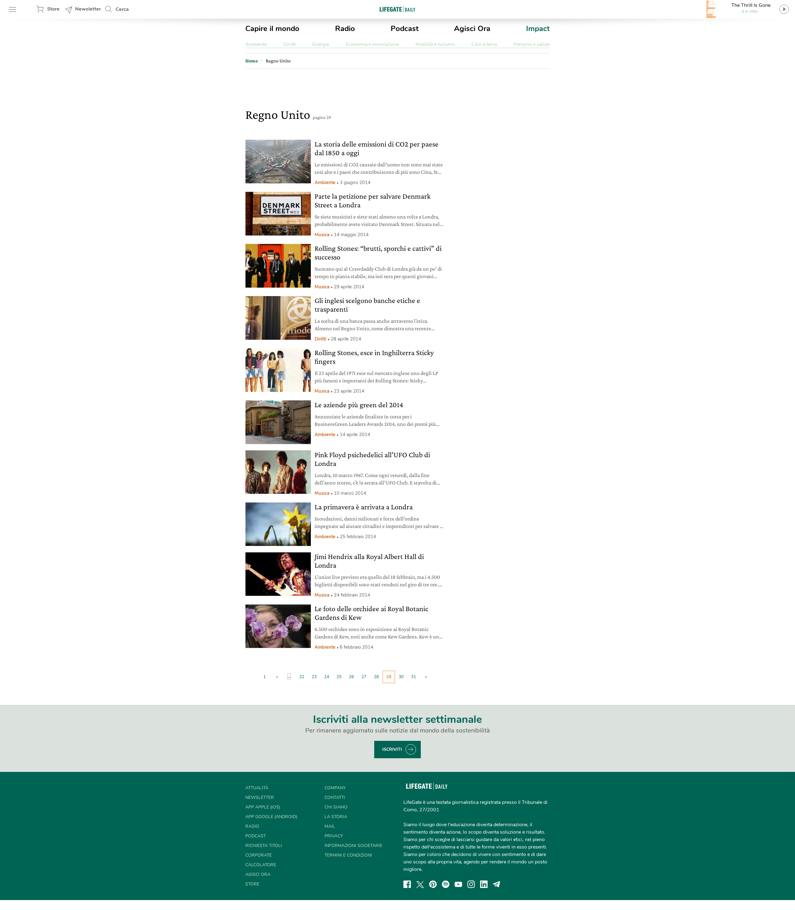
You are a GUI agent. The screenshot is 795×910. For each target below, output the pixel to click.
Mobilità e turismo (435, 44)
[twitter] (420, 884)
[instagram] (471, 884)
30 (401, 677)
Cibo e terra (484, 44)
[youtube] (458, 884)
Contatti (335, 797)
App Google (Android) (271, 817)
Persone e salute (532, 44)
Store (53, 9)
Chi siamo (336, 807)
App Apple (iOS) (262, 807)
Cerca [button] (122, 9)
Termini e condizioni (348, 855)
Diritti (290, 44)
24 (326, 677)
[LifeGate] (397, 9)
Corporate (258, 855)
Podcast (405, 29)
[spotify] (445, 884)
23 (314, 677)
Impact (538, 29)
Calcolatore (260, 865)
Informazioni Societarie (353, 846)
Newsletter (88, 9)
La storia (336, 817)
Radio (345, 29)
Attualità (256, 788)
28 (376, 677)
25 (339, 677)
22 (301, 677)
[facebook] (407, 884)
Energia (320, 44)
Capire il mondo (272, 29)
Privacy (334, 836)
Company (335, 788)
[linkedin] (484, 884)
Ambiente (256, 44)
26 (351, 677)
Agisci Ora (472, 29)
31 (413, 677)
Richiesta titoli (263, 846)
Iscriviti (392, 749)
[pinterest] (433, 884)
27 (363, 677)
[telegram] (496, 884)
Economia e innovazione (372, 44)
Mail (330, 826)
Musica (322, 235)
